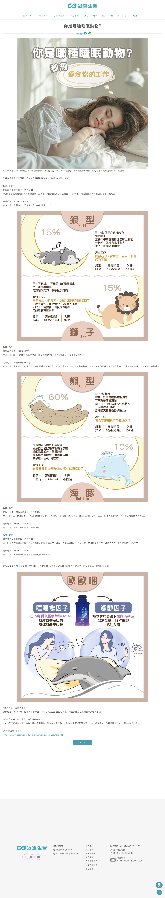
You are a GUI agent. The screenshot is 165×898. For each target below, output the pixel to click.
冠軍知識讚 (59, 15)
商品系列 (43, 15)
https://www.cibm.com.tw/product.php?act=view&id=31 (33, 734)
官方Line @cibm (64, 849)
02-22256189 (125, 852)
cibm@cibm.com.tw (129, 860)
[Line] (90, 33)
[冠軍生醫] (82, 6)
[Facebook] (85, 33)
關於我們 (27, 15)
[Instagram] (32, 857)
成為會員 (137, 15)
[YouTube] (38, 857)
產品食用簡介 (90, 15)
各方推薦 (74, 15)
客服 (159, 886)
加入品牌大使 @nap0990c (68, 853)
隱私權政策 (58, 845)
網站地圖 (90, 868)
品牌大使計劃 (106, 15)
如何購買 (121, 15)
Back (82, 742)
